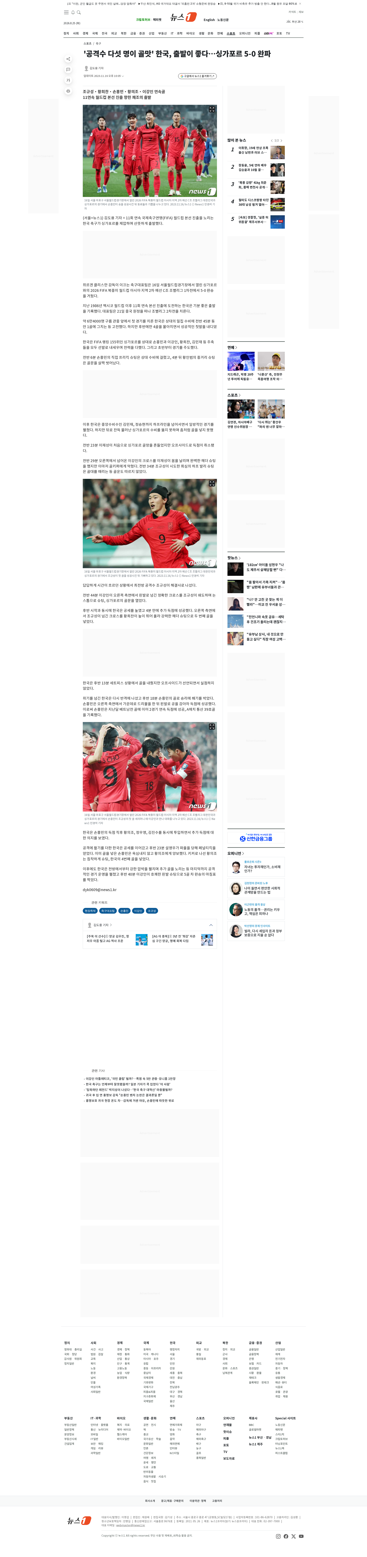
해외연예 (175, 1444)
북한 (225, 1343)
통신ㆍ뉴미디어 (99, 1429)
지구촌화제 (149, 1396)
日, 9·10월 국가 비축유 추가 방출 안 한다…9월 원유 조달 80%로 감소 (226, 3)
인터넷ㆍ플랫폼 (99, 1425)
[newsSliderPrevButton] (272, 140)
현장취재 (90, 910)
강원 (172, 1368)
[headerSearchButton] (79, 12)
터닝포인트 (281, 1444)
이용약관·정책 (198, 1501)
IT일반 (94, 1439)
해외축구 (201, 1439)
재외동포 (201, 1359)
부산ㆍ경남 (176, 1396)
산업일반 (280, 1349)
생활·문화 (150, 1418)
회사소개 (150, 1501)
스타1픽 (279, 1434)
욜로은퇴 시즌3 (252, 862)
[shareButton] (68, 59)
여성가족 (96, 1387)
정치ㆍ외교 (228, 1349)
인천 (172, 1363)
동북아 (147, 1349)
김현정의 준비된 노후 (256, 883)
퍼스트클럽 (281, 1453)
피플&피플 (149, 1392)
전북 (172, 1382)
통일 (198, 1354)
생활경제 (280, 1378)
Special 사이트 (285, 1418)
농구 (198, 1448)
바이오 (121, 1418)
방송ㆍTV (175, 1429)
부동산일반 (70, 1425)
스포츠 (88, 43)
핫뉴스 (232, 557)
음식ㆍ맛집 (149, 1481)
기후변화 (148, 1382)
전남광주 (175, 1387)
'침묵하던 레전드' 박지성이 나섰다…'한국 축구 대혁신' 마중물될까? (129, 1090)
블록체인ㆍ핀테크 (259, 1382)
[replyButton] (68, 69)
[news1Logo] (79, 1520)
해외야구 (201, 1429)
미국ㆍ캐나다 (150, 1354)
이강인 (138, 910)
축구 (198, 1434)
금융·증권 (255, 1343)
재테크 (252, 1378)
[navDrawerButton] (66, 12)
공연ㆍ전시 (149, 1425)
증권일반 (254, 1368)
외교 (199, 1343)
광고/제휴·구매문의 (172, 1501)
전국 (172, 1343)
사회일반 (96, 1392)
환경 (93, 1373)
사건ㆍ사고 (97, 1349)
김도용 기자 (97, 68)
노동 (93, 1368)
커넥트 (292, 12)
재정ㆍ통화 (123, 1354)
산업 (278, 1343)
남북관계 (227, 1373)
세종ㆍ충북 (176, 1373)
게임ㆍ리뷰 (97, 1448)
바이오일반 (123, 1439)
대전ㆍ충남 (176, 1378)
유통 (277, 1373)
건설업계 (69, 1444)
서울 (172, 1354)
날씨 (93, 1378)
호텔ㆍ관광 (281, 1392)
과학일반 (96, 1453)
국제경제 (148, 1378)
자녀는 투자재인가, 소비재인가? (262, 869)
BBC (251, 1425)
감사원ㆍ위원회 (73, 1359)
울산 (172, 1401)
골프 (198, 1453)
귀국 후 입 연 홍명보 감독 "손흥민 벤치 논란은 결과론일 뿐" (124, 1095)
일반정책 (69, 1429)
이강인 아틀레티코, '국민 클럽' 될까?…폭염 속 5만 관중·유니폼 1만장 (131, 1079)
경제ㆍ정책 (123, 1349)
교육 (93, 1359)
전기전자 (280, 1359)
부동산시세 (70, 1439)
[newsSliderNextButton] (281, 140)
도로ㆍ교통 (149, 1467)
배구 (198, 1444)
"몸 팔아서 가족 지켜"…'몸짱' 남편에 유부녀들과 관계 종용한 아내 (266, 587)
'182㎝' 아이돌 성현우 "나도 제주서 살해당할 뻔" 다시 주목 (266, 570)
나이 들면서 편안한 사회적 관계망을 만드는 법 (262, 890)
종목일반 (201, 1458)
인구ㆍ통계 (123, 1363)
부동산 (68, 1418)
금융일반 (254, 1349)
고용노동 (122, 1368)
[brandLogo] (183, 16)
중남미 (147, 1373)
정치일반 (69, 1363)
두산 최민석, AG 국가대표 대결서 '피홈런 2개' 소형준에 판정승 (142, 3)
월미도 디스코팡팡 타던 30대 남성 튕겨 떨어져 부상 (254, 204)
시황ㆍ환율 (255, 1373)
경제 (120, 1343)
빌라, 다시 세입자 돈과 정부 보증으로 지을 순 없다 (263, 933)
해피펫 (157, 20)
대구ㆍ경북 (176, 1392)
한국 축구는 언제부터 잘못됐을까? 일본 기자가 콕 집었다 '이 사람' (128, 1084)
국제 (146, 1343)
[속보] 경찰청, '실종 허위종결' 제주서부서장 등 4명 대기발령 (253, 222)
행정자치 (175, 1349)
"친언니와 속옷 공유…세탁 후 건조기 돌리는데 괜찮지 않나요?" (266, 622)
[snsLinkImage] (278, 1536)
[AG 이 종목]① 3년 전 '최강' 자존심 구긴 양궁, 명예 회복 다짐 (174, 938)
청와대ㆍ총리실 (73, 1349)
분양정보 (69, 1434)
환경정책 (122, 1378)
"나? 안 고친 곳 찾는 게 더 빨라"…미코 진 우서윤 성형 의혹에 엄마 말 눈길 (266, 604)
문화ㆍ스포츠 (230, 1368)
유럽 (145, 1363)
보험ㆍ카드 (255, 1363)
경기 (172, 1359)
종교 (145, 1434)
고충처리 (217, 1501)
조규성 (152, 910)
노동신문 (223, 20)
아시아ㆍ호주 (150, 1359)
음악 (172, 1439)
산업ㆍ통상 (123, 1359)
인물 (93, 1382)
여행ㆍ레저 (149, 1458)
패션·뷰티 (281, 1382)
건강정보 (148, 1453)
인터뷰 (173, 1448)
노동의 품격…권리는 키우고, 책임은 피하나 (262, 912)
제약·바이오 (124, 1429)
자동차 (279, 1363)
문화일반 (148, 1444)
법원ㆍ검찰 (97, 1354)
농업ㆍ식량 (123, 1373)
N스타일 (174, 1453)
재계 (277, 1354)
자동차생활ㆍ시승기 (154, 1476)
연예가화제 (176, 1425)
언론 (145, 1448)
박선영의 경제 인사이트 (257, 926)
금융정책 (254, 1354)
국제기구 (148, 1387)
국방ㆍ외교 (202, 1349)
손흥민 (124, 910)
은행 (251, 1359)
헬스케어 (122, 1434)
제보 (301, 12)
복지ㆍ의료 (123, 1425)
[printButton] (68, 91)
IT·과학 (96, 1418)
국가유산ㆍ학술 (152, 1439)
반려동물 (148, 1472)
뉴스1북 (279, 1448)
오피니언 (234, 853)
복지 (93, 1363)
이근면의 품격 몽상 (254, 904)
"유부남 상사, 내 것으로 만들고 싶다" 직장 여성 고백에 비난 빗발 (266, 639)
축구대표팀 (108, 910)
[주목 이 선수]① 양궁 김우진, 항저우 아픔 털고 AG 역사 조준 (108, 938)
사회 (93, 1343)
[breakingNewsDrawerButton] (73, 12)
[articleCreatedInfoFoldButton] (122, 76)
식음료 (279, 1387)
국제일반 (148, 1401)
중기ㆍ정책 (281, 1368)
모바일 (94, 1434)
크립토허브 (143, 20)
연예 (230, 347)
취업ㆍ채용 (281, 1396)
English (209, 20)
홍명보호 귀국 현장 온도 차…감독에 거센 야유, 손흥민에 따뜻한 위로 (130, 1101)
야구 (198, 1425)
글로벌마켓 (255, 1429)
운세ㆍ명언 (149, 1462)
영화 (172, 1434)
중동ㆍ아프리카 (152, 1368)
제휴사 (253, 1418)
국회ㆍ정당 (70, 1354)
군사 (224, 1354)
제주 (172, 1406)
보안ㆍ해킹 (97, 1444)
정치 (67, 1343)
